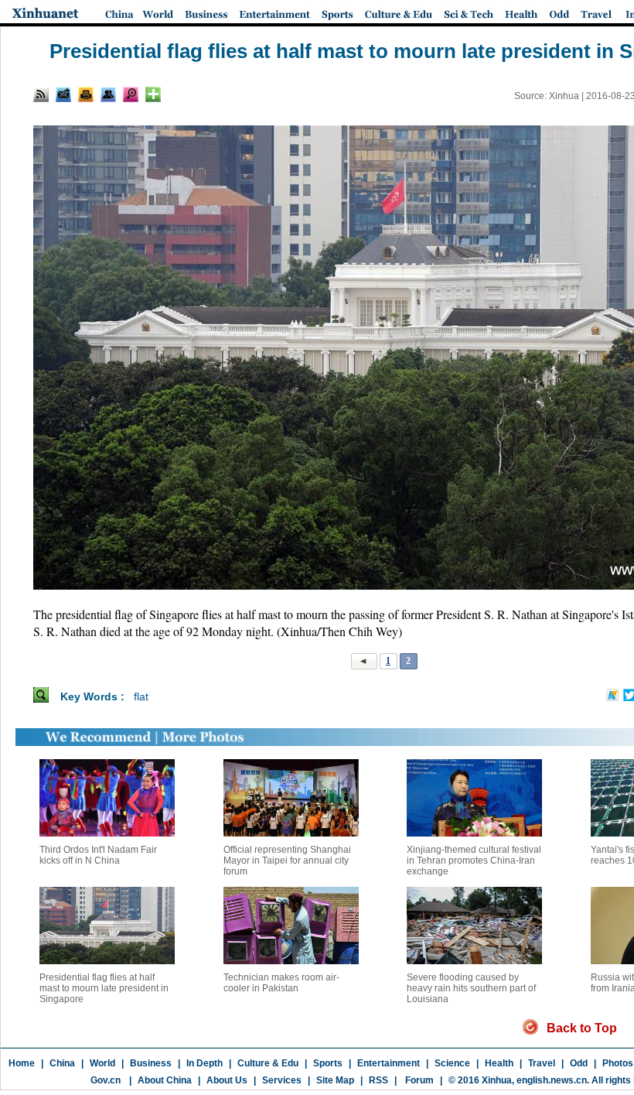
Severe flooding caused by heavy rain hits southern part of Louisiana (471, 988)
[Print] (86, 94)
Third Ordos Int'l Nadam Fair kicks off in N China (98, 855)
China (62, 1063)
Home (22, 1063)
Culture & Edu (267, 1063)
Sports (328, 1063)
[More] (153, 94)
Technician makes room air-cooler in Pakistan (281, 983)
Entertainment (388, 1063)
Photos (617, 1063)
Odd (579, 1063)
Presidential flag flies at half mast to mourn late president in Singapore (104, 988)
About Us (226, 1080)
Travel (541, 1063)
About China (165, 1080)
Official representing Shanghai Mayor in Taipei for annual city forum (287, 860)
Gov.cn (105, 1080)
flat (141, 696)
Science (452, 1063)
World (102, 1063)
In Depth (204, 1063)
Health (499, 1063)
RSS (378, 1080)
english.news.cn (551, 1080)
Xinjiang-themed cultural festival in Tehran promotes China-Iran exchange (474, 860)
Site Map (335, 1080)
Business (151, 1063)
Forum (418, 1080)
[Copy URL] (108, 94)
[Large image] (130, 94)
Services (282, 1080)
